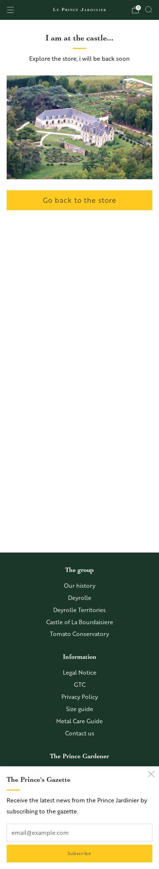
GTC (79, 685)
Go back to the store (79, 200)
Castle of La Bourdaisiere (79, 622)
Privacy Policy (79, 697)
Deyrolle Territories (79, 610)
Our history (79, 586)
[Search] (148, 9)
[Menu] (10, 10)
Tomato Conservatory (79, 634)
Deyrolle (79, 598)
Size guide (79, 709)
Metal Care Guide (79, 721)
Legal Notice (80, 672)
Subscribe (79, 853)
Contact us (79, 733)
